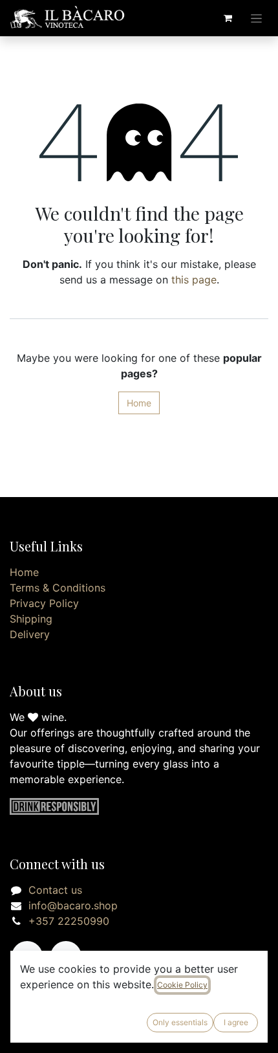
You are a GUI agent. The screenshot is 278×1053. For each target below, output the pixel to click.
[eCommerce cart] (227, 18)
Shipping (31, 618)
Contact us (55, 889)
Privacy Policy (44, 603)
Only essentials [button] (180, 1022)
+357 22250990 (68, 920)
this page (194, 279)
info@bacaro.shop (73, 905)
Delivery (30, 634)
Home (139, 402)
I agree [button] (236, 1022)
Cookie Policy (182, 985)
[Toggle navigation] (256, 18)
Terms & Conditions (57, 587)
